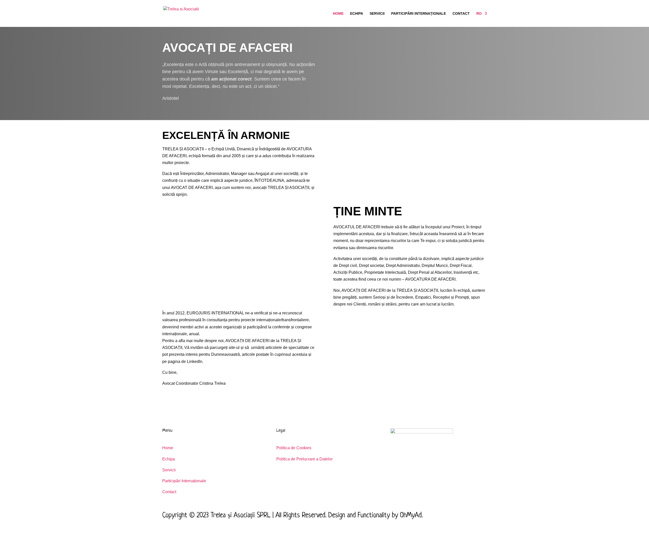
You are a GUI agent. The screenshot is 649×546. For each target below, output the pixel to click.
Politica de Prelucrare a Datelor (304, 459)
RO (479, 13)
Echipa (356, 13)
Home (338, 13)
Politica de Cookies (293, 448)
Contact (461, 13)
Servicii (377, 13)
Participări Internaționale (418, 13)
